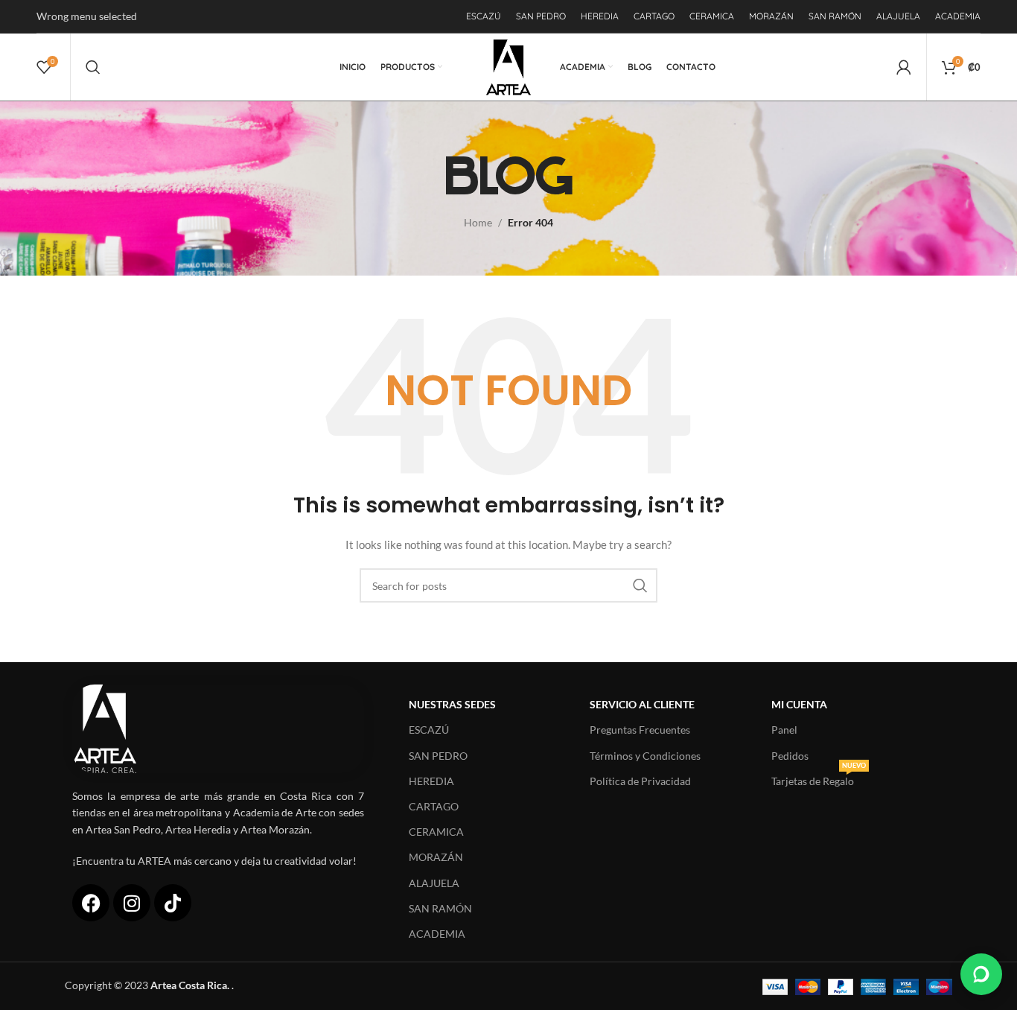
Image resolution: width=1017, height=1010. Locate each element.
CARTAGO (434, 806)
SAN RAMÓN (440, 908)
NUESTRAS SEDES (452, 704)
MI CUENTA (799, 704)
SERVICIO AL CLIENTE (642, 704)
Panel (784, 729)
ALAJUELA (434, 883)
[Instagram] (131, 902)
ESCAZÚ (429, 729)
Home (478, 222)
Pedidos (790, 755)
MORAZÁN (436, 857)
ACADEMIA (437, 933)
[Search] (93, 67)
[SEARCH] (640, 585)
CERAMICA (436, 831)
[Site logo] (509, 66)
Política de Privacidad (640, 781)
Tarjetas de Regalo (818, 778)
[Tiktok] (172, 902)
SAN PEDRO (438, 755)
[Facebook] (90, 902)
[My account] (904, 67)
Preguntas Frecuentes (640, 729)
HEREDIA (431, 781)
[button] (981, 974)
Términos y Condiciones (645, 755)
